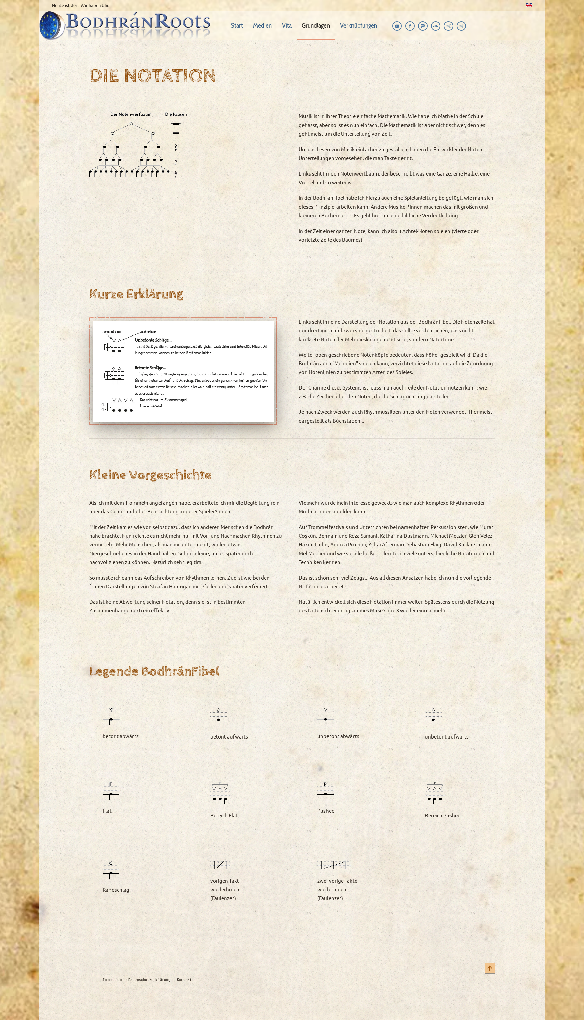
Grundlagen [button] (316, 25)
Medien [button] (262, 25)
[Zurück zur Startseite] (127, 25)
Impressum (112, 979)
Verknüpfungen (358, 25)
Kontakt (184, 979)
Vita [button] (287, 25)
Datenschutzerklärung (149, 979)
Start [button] (237, 25)
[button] (490, 968)
